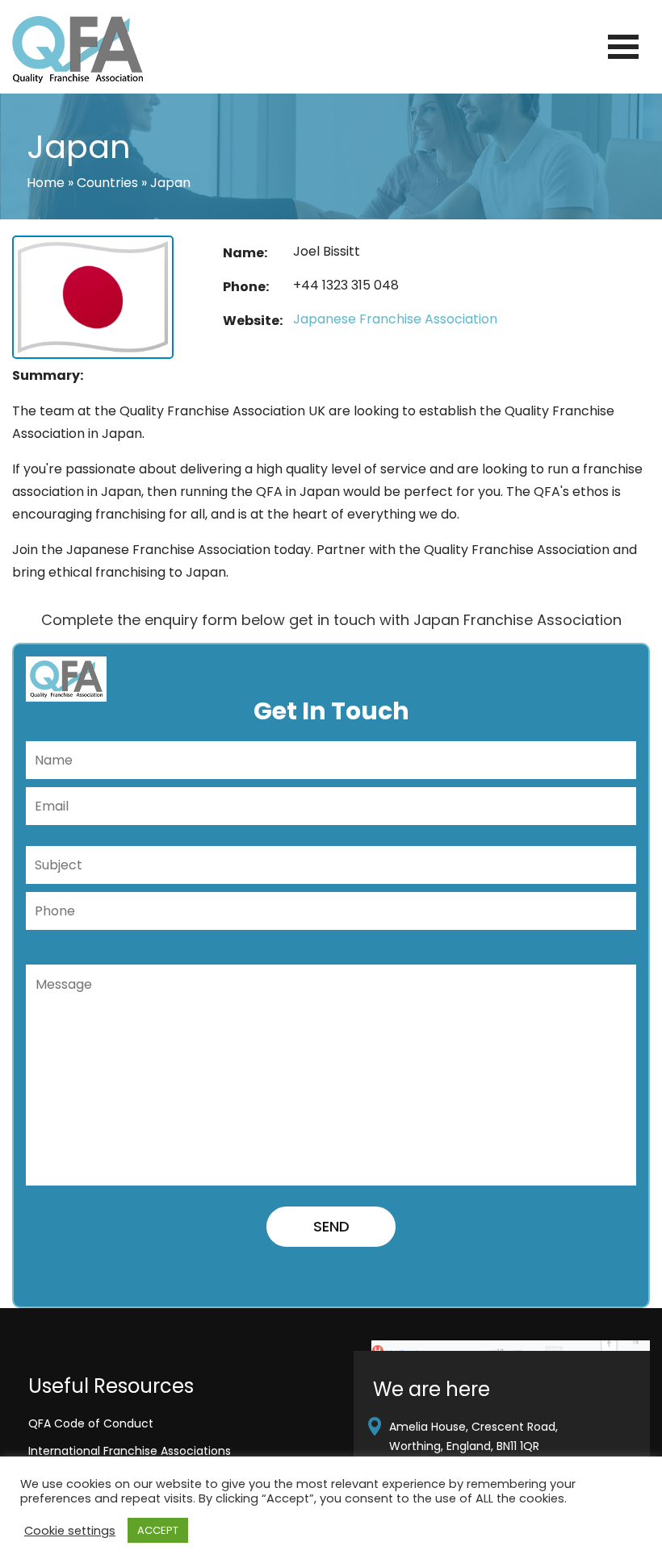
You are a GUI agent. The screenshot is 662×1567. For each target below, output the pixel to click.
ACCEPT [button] (157, 1530)
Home (46, 182)
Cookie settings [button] (69, 1530)
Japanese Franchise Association (395, 319)
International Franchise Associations (129, 1451)
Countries (107, 182)
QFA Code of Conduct (90, 1423)
